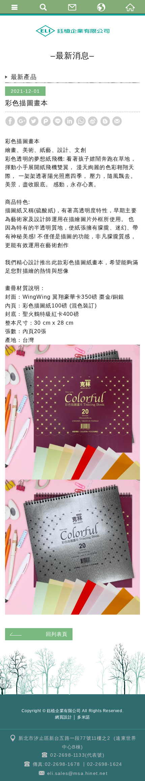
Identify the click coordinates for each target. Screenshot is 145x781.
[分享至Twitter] (34, 121)
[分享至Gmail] (117, 121)
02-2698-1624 (104, 764)
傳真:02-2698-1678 (56, 764)
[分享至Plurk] (46, 121)
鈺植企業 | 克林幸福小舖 (72, 31)
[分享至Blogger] (105, 121)
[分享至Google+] (22, 121)
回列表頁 (56, 634)
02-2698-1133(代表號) (77, 755)
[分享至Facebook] (10, 121)
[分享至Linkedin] (69, 121)
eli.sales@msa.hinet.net (77, 773)
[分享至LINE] (58, 121)
